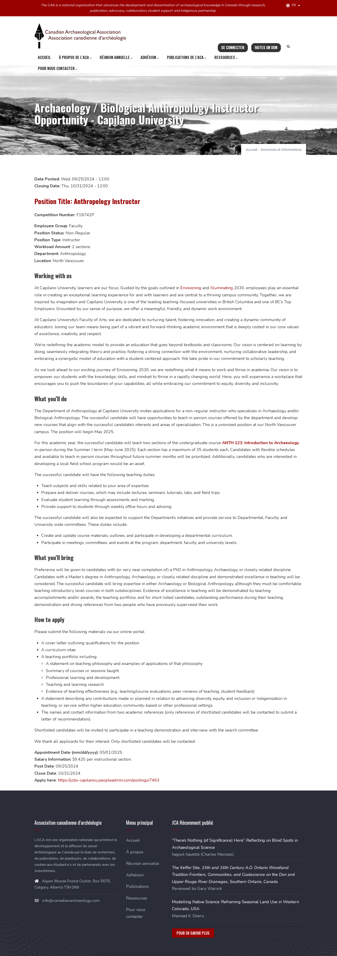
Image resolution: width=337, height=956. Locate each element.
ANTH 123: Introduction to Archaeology (260, 443)
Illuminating (221, 288)
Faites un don (266, 47)
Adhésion (148, 57)
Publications (137, 886)
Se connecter (232, 47)
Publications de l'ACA (185, 57)
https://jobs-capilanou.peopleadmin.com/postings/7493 (108, 780)
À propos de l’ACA (74, 57)
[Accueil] (80, 36)
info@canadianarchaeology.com (70, 901)
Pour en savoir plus (193, 933)
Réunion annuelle (115, 57)
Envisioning (190, 288)
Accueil (44, 57)
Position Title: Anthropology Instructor (87, 201)
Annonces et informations (281, 149)
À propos (134, 852)
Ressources (224, 57)
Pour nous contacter (56, 68)
